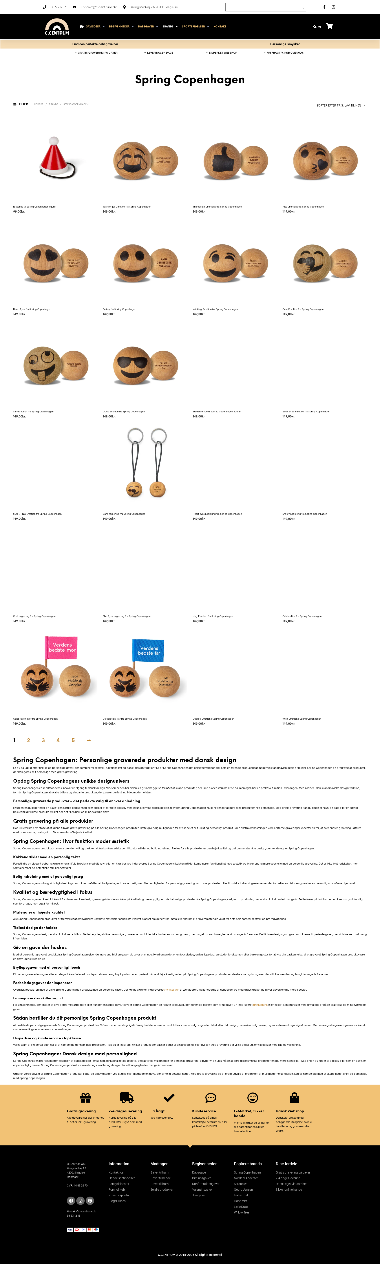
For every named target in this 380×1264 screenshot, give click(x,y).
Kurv (316, 26)
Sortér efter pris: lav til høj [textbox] (338, 105)
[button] (23, 104)
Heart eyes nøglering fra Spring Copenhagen (217, 513)
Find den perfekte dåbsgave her (95, 44)
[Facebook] (71, 1201)
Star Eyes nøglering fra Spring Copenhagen (126, 616)
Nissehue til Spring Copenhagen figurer (34, 206)
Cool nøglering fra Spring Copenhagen (34, 616)
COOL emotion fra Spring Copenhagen (124, 411)
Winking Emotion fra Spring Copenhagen (215, 309)
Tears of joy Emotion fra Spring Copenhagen (127, 206)
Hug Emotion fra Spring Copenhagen (213, 616)
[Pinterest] (90, 1201)
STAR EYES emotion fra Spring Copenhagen (306, 411)
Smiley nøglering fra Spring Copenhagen (305, 513)
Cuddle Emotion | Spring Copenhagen (213, 718)
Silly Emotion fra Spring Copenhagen (33, 411)
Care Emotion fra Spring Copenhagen (303, 309)
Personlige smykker (285, 44)
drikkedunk (260, 1004)
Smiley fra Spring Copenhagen (119, 309)
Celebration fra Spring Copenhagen (302, 616)
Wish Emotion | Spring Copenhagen (302, 718)
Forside (38, 104)
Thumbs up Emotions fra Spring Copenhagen (217, 206)
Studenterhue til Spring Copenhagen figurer (217, 411)
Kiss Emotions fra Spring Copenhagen (303, 206)
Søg (302, 7)
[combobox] (333, 105)
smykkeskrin (171, 989)
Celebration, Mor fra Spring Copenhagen (35, 718)
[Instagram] (80, 1201)
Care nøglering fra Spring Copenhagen (124, 513)
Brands (53, 104)
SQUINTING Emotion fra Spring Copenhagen (37, 513)
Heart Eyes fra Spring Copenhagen (32, 309)
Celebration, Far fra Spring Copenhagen (125, 718)
